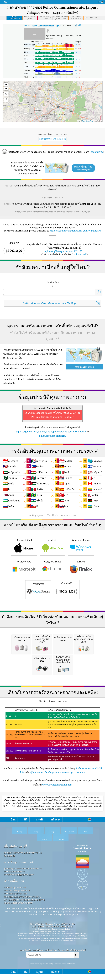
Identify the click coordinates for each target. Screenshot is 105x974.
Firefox (81, 561)
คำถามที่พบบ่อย (14, 881)
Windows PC (24, 561)
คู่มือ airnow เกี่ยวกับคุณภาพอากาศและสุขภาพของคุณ (58, 772)
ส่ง (76, 954)
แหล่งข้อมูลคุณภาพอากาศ (15, 887)
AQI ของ (42, 25)
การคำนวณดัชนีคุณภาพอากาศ (17, 890)
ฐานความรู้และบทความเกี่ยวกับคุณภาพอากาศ (23, 868)
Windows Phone (81, 540)
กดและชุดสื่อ (9, 855)
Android (52, 540)
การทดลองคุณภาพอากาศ (14, 871)
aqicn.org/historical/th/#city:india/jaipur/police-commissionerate (51, 431)
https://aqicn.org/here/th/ (52, 197)
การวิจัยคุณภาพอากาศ (18, 862)
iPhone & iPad (24, 540)
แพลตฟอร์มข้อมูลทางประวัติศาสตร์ (18, 902)
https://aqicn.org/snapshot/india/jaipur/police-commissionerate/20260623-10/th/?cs (52, 211)
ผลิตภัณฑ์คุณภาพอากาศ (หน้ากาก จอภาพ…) (22, 896)
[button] (57, 106)
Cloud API (66, 583)
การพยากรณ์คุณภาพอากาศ (15, 893)
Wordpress (38, 583)
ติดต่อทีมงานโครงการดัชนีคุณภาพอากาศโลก (23, 852)
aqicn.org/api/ (80, 254)
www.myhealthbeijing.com (57, 784)
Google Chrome (52, 561)
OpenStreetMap (87, 121)
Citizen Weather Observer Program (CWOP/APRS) (52, 924)
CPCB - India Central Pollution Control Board (52, 926)
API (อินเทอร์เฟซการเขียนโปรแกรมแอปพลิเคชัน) (24, 899)
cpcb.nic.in (97, 151)
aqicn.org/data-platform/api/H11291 (64, 251)
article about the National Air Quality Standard (75, 230)
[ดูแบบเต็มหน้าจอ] (79, 25)
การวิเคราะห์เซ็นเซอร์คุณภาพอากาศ (19, 874)
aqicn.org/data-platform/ (52, 435)
